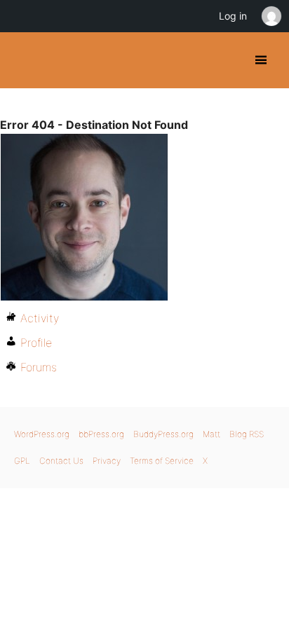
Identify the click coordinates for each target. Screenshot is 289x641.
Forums (38, 367)
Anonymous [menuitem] (271, 16)
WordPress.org (41, 434)
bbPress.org (101, 434)
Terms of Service (162, 460)
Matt (211, 434)
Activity (39, 318)
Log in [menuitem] (233, 16)
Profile (36, 343)
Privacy (107, 460)
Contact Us (61, 460)
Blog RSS (246, 434)
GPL (22, 460)
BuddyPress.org (23, 60)
